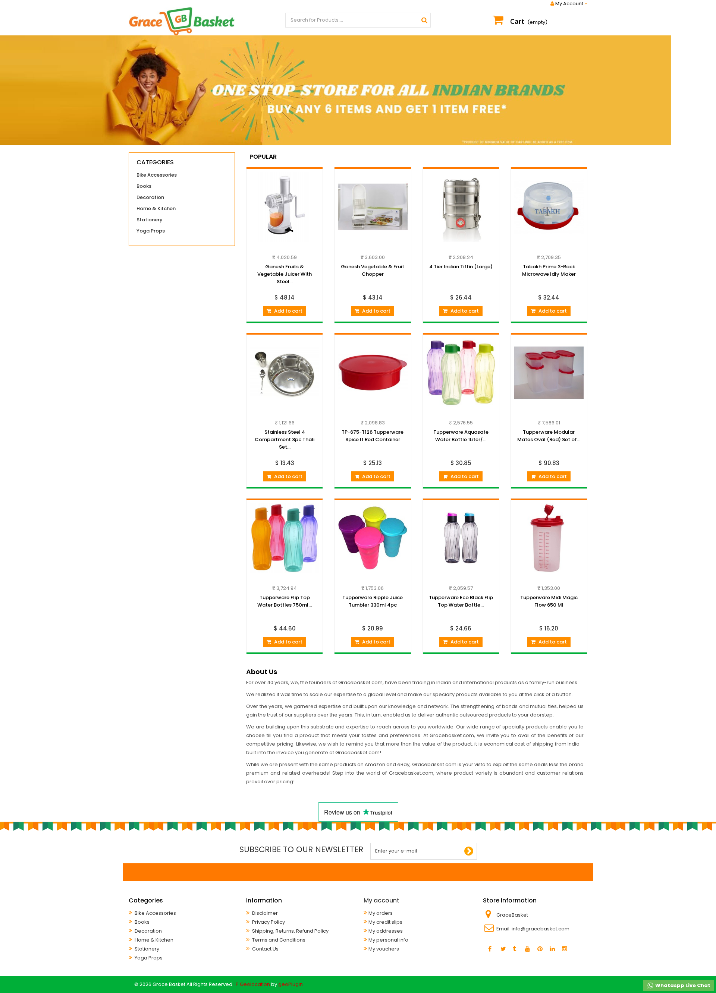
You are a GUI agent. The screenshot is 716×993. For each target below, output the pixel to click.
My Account (569, 3)
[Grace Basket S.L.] (182, 21)
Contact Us (265, 948)
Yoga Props (150, 230)
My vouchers (383, 948)
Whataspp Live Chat (682, 985)
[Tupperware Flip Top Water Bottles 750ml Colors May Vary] (284, 538)
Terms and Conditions (278, 939)
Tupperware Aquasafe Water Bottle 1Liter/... (461, 435)
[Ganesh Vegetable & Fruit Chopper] (372, 206)
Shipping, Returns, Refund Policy (290, 931)
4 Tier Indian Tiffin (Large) (461, 266)
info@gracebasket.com (540, 928)
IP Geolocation (252, 984)
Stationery (149, 219)
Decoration (150, 197)
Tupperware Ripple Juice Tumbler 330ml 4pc (372, 601)
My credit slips (385, 922)
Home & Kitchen (156, 208)
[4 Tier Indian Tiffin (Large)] (461, 206)
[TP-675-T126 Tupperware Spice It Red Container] (372, 372)
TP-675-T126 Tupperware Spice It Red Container (372, 435)
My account (381, 900)
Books (143, 186)
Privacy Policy (268, 922)
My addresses (385, 931)
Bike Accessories (156, 174)
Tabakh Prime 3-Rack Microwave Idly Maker (549, 270)
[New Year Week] (358, 90)
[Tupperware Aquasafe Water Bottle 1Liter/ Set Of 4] (461, 372)
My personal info (388, 939)
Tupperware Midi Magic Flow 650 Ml (549, 601)
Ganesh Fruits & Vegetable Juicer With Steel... (284, 274)
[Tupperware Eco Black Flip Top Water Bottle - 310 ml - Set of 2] (461, 538)
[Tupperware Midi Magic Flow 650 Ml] (549, 538)
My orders (380, 913)
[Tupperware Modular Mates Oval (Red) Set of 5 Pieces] (549, 372)
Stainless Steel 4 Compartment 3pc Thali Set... (284, 439)
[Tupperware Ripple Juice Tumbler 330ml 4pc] (372, 538)
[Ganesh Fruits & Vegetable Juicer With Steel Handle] (284, 206)
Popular (263, 156)
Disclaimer (264, 913)
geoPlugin (290, 984)
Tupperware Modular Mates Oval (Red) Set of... (548, 435)
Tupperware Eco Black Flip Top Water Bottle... (461, 601)
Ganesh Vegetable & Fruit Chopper (372, 270)
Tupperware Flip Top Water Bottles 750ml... (284, 601)
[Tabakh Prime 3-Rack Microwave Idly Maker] (549, 206)
